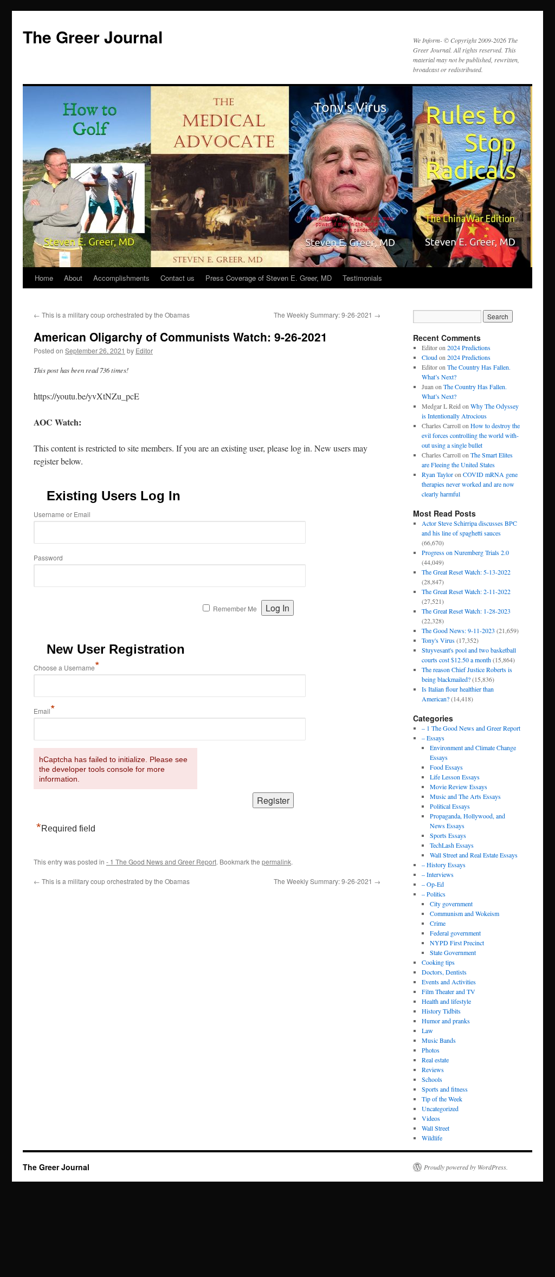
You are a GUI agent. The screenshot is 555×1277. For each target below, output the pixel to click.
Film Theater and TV (448, 991)
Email (44, 710)
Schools (432, 1079)
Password (48, 557)
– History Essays (444, 864)
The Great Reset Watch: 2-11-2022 (466, 591)
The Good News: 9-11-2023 (458, 630)
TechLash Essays (452, 845)
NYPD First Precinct (457, 942)
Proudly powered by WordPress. (466, 1167)
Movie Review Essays (458, 786)
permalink (276, 861)
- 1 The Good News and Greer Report (161, 861)
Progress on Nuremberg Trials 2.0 (465, 552)
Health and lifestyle (446, 1001)
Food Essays (446, 767)
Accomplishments (121, 278)
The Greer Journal (93, 36)
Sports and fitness (445, 1089)
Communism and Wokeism (464, 913)
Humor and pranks (446, 1020)
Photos (431, 1050)
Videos (431, 1118)
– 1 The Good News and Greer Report (471, 728)
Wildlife (432, 1137)
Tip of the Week (442, 1098)
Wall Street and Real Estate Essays (474, 854)
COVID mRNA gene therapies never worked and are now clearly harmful (470, 484)
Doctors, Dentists (444, 972)
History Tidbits (441, 1011)
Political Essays (450, 806)
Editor (144, 350)
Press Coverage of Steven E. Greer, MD (268, 278)
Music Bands (439, 1040)
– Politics (434, 893)
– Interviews (438, 874)
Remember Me (235, 608)
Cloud (429, 357)
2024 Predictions (469, 347)
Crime (438, 923)
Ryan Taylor (437, 474)
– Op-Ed (433, 884)
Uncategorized (440, 1108)
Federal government (455, 932)
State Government (453, 952)
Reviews (433, 1069)
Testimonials (362, 278)
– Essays (433, 737)
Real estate (435, 1059)
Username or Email (62, 514)
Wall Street (435, 1128)
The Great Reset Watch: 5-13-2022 (466, 571)
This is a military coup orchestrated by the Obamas (112, 314)
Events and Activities (449, 981)
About (73, 278)
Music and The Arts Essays (465, 796)
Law (427, 1030)
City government (451, 903)
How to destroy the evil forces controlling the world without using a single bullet (471, 435)
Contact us (177, 278)
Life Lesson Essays (455, 776)
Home (44, 278)
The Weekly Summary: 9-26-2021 (327, 314)
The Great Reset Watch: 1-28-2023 (466, 611)
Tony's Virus (438, 640)
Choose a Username (67, 667)
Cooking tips (438, 962)
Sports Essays (448, 835)
